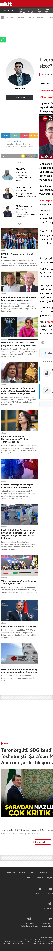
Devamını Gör (41, 842)
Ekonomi (30, 17)
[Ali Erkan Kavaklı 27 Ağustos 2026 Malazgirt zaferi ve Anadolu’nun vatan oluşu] (19, 201)
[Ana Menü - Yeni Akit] (3, 17)
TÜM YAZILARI (19, 97)
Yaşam (40, 877)
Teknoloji (41, 17)
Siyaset (20, 17)
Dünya (5, 743)
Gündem (11, 17)
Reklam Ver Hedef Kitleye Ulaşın (29, 924)
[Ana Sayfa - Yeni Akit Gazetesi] (6, 3)
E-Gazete (40, 893)
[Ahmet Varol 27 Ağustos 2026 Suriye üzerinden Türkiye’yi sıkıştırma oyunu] (19, 182)
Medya (30, 877)
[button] (19, 162)
